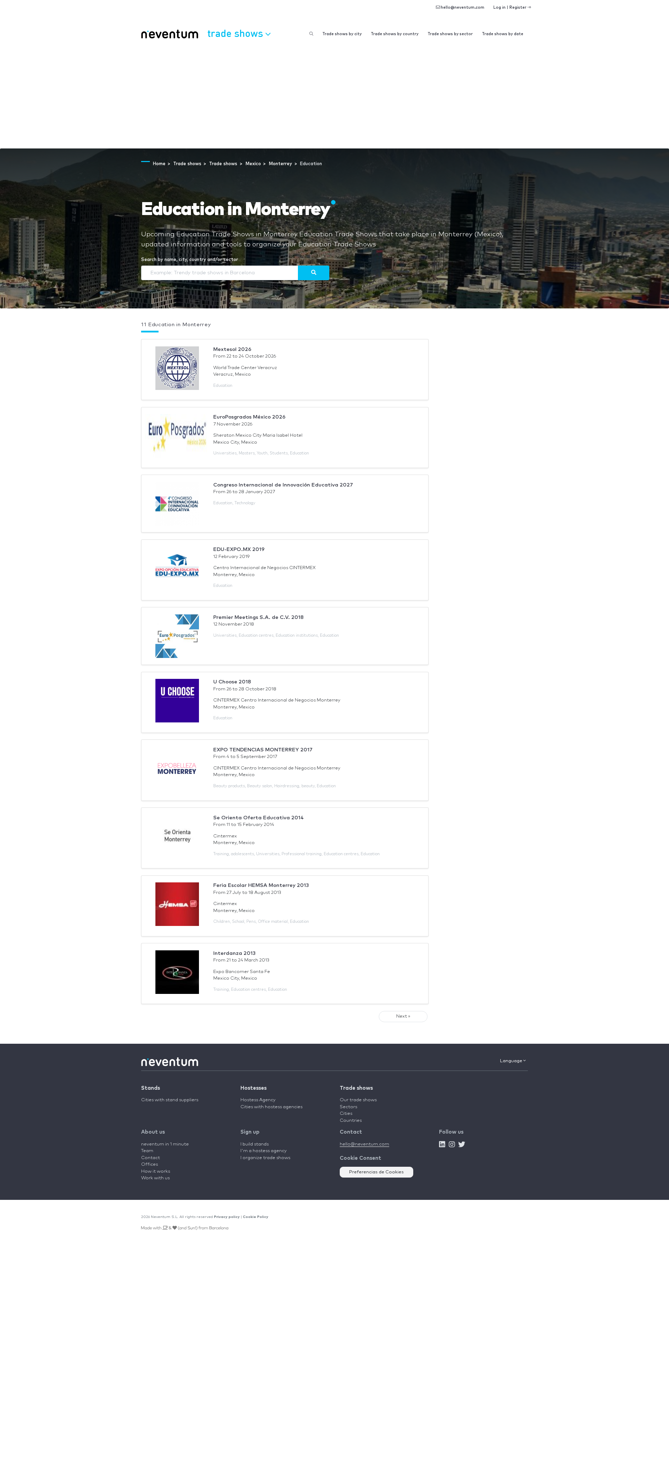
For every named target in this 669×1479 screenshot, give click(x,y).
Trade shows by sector (450, 34)
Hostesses (253, 1088)
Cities (346, 1113)
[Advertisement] (334, 96)
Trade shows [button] (236, 32)
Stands (150, 1088)
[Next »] (313, 273)
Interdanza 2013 (234, 953)
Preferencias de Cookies (376, 1172)
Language (511, 1061)
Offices (149, 1164)
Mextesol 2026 (232, 349)
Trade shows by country (394, 34)
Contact (150, 1158)
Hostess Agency (258, 1100)
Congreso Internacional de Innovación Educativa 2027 (283, 485)
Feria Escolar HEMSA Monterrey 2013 (261, 885)
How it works (155, 1171)
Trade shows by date (502, 34)
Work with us (155, 1178)
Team (147, 1151)
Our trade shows (358, 1100)
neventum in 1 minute (165, 1144)
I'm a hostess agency (263, 1151)
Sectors (348, 1107)
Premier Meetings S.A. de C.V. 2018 (258, 617)
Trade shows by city (342, 34)
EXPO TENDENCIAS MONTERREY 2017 (263, 749)
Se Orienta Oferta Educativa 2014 (258, 817)
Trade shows (356, 1088)
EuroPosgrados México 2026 (249, 417)
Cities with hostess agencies (271, 1107)
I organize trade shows (265, 1158)
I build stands (254, 1144)
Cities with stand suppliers (169, 1100)
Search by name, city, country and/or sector (189, 260)
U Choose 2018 (232, 681)
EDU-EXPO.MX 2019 (238, 549)
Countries (351, 1120)
